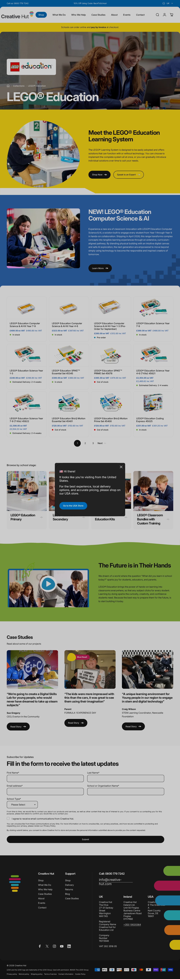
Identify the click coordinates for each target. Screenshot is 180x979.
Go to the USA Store (73, 505)
